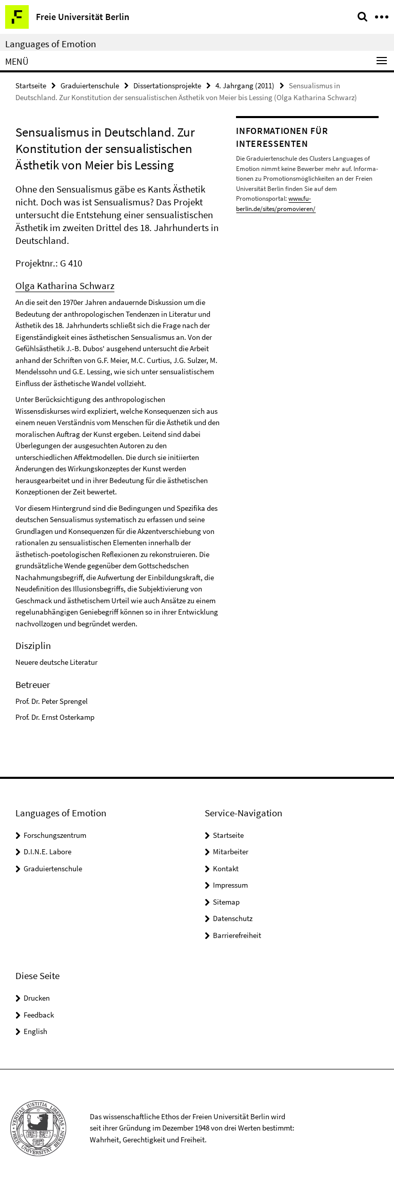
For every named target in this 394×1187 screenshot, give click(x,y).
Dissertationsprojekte (167, 85)
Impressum (230, 885)
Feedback (39, 1015)
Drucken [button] (37, 998)
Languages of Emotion (50, 43)
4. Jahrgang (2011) (244, 85)
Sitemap (226, 902)
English (35, 1031)
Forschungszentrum (55, 835)
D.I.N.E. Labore (47, 851)
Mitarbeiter (230, 851)
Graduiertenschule (90, 85)
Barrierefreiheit (237, 935)
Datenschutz (232, 918)
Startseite (30, 85)
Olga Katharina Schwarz (64, 285)
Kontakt (226, 868)
